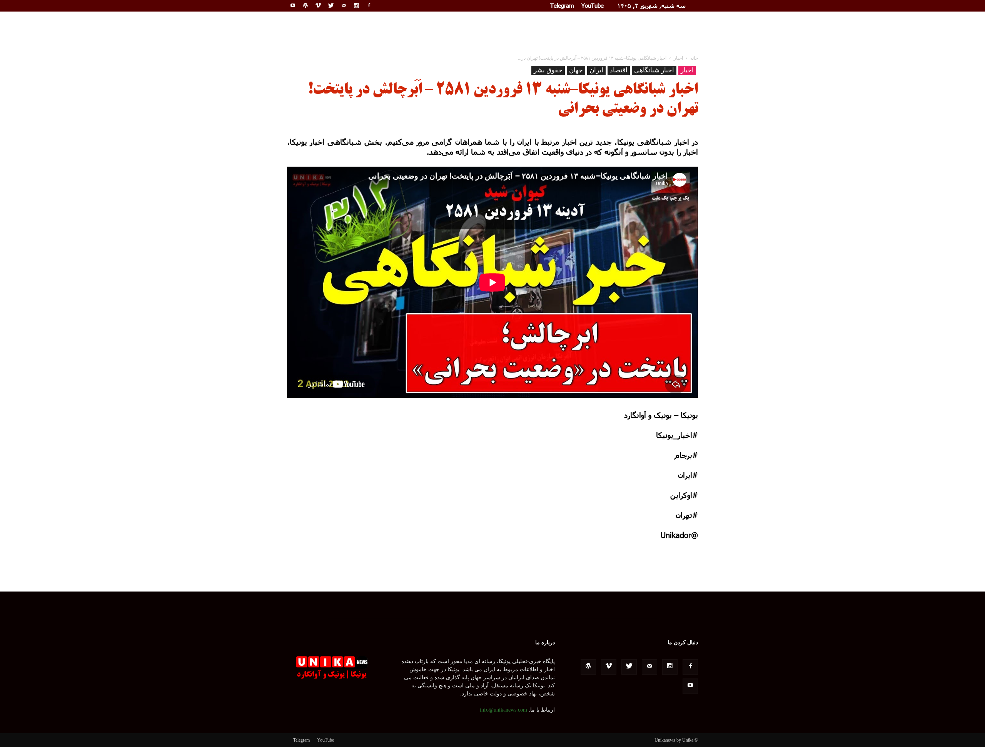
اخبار (687, 70)
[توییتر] (331, 5)
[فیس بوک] (369, 5)
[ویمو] (318, 5)
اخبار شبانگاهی (654, 70)
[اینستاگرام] (356, 5)
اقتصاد (619, 70)
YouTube (592, 5)
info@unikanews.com (503, 710)
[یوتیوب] (293, 5)
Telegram (562, 5)
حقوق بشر (548, 70)
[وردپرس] (305, 5)
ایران (596, 70)
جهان (576, 70)
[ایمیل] (343, 5)
